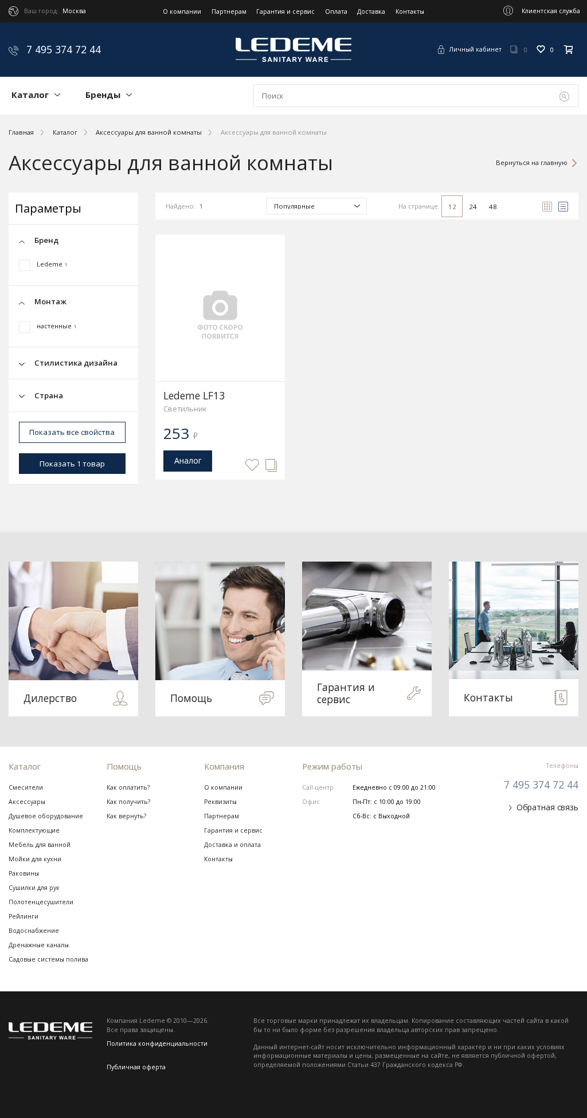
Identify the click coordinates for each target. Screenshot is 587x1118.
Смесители (26, 787)
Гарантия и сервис (285, 11)
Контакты (410, 11)
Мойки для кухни (35, 859)
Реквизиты (220, 802)
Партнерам (229, 11)
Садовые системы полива (48, 959)
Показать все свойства (72, 432)
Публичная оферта (136, 1067)
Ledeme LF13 (194, 395)
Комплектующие (34, 830)
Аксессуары (27, 802)
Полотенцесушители (41, 902)
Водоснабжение (34, 931)
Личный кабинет (475, 49)
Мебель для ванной (40, 845)
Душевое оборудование (46, 816)
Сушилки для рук (34, 888)
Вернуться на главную (532, 162)
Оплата (336, 11)
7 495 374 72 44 (62, 49)
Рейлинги (23, 916)
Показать (72, 463)
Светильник (184, 409)
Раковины (24, 873)
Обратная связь (547, 807)
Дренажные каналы (39, 945)
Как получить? (128, 802)
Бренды (102, 94)
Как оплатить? (128, 787)
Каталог (30, 94)
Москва (74, 11)
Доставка (371, 11)
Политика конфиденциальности (157, 1043)
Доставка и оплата (232, 845)
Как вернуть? (126, 816)
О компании (182, 11)
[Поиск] (564, 95)
